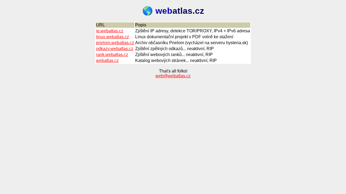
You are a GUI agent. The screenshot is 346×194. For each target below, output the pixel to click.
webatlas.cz (107, 60)
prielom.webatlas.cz (115, 42)
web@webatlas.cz (173, 76)
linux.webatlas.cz (112, 36)
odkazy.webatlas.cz (114, 48)
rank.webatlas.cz (112, 54)
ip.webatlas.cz (109, 31)
